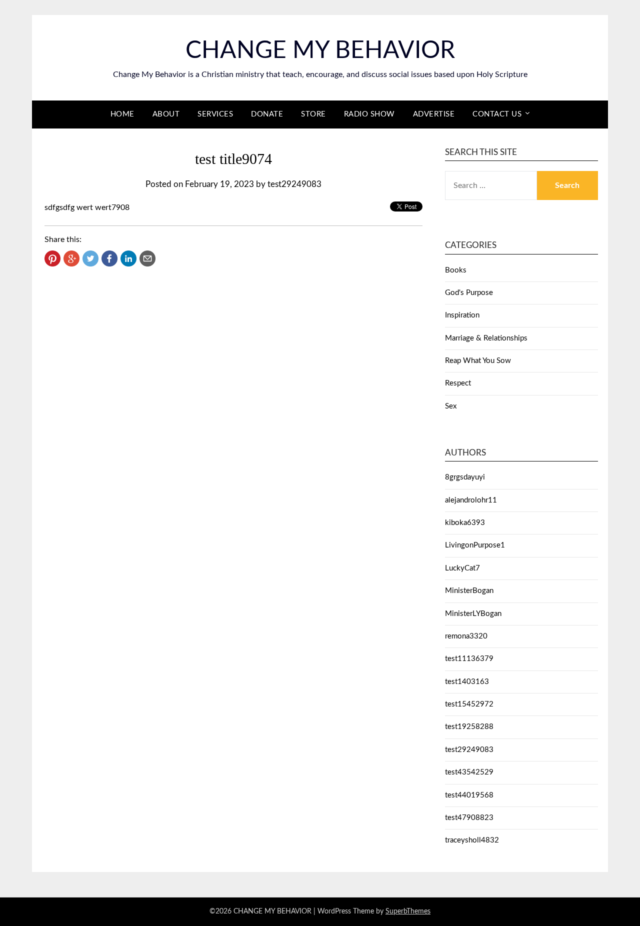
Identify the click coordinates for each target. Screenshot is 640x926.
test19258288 (469, 726)
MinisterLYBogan (473, 614)
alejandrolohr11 (471, 500)
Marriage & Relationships (486, 338)
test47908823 (469, 818)
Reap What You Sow (478, 360)
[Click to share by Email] (148, 258)
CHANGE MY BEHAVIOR (320, 50)
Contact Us (497, 114)
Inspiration (462, 315)
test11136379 (469, 658)
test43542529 (469, 772)
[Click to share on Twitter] (90, 258)
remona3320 (466, 636)
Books (455, 270)
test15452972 (469, 704)
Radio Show (369, 114)
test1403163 (467, 682)
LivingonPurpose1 (475, 545)
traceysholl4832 (472, 840)
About (166, 114)
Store (313, 114)
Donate (267, 114)
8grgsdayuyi (465, 477)
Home (122, 114)
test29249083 (295, 184)
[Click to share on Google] (72, 258)
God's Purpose (469, 292)
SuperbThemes (408, 911)
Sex (450, 406)
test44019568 (469, 795)
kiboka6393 (465, 522)
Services (215, 114)
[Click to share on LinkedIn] (128, 258)
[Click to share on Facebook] (110, 258)
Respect (458, 383)
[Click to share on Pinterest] (52, 258)
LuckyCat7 (462, 568)
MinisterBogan (469, 590)
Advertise (434, 114)
